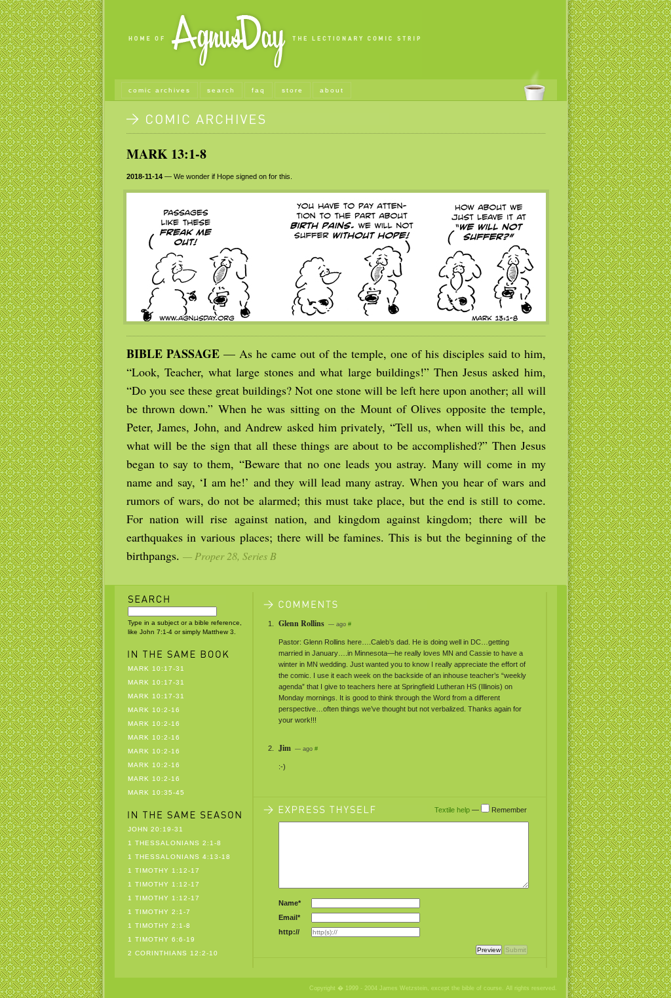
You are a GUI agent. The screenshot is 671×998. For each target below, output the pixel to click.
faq (258, 90)
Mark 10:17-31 (156, 668)
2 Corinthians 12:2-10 (173, 953)
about (332, 90)
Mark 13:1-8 (166, 153)
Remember (509, 810)
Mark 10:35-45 (156, 792)
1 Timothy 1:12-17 (164, 870)
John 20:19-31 (155, 829)
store (292, 90)
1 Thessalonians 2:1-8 (174, 843)
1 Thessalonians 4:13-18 (179, 856)
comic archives (159, 90)
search (221, 90)
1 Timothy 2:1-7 (159, 911)
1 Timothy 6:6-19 (161, 939)
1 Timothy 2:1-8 (159, 925)
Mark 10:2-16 (154, 709)
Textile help (452, 810)
